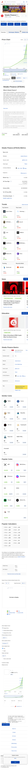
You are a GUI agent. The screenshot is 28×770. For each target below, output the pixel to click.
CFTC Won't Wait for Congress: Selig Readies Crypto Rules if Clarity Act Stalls (11, 302)
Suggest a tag (17, 390)
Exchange (23, 24)
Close (15, 762)
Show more (5, 108)
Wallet (3, 24)
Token (25, 163)
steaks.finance (24, 156)
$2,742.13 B (8, 4)
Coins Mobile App (18, 364)
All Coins (14, 736)
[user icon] (24, 2)
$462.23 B (23, 4)
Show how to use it (18, 351)
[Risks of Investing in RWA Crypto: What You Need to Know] (13, 322)
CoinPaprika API (5, 80)
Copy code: (4, 722)
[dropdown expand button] (26, 16)
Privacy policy (14, 747)
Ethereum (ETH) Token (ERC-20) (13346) (20, 387)
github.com (24, 160)
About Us (14, 728)
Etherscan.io (23, 173)
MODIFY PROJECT (21, 556)
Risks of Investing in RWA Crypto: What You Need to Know (12, 336)
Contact (14, 732)
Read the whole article (7, 307)
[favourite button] (22, 16)
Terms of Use (14, 750)
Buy (10, 24)
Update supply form (7, 198)
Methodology (14, 743)
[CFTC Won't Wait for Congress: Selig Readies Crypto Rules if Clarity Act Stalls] (13, 288)
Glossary (14, 739)
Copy (25, 168)
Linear (13, 77)
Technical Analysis (18, 81)
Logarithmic (18, 77)
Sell (16, 24)
